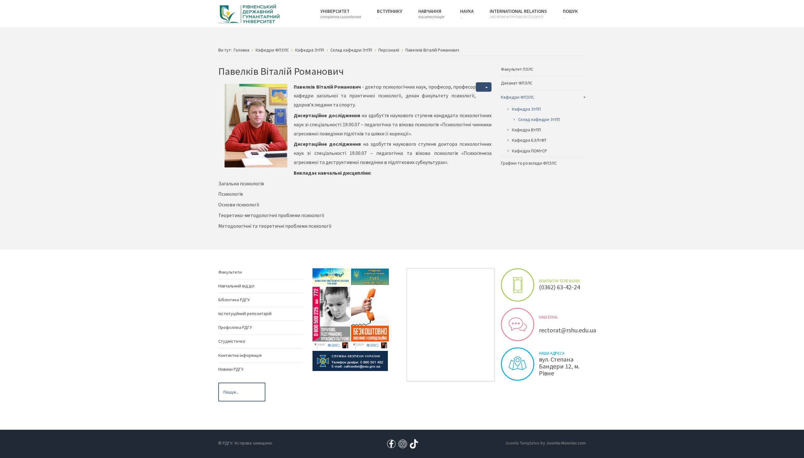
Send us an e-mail (517, 324)
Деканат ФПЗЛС (516, 83)
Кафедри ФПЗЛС (517, 97)
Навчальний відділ (236, 286)
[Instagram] (402, 443)
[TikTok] (414, 443)
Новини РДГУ (230, 369)
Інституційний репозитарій (245, 313)
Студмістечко (231, 341)
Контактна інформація (240, 355)
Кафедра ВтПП (526, 130)
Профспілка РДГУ (235, 327)
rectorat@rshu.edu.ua (567, 330)
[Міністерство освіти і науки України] (331, 276)
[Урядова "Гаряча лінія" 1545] (370, 276)
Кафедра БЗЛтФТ (529, 140)
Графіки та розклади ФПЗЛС (529, 163)
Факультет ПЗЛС (517, 69)
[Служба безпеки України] (350, 360)
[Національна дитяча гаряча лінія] (331, 317)
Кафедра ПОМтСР (529, 151)
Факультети (230, 272)
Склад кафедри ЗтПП (539, 119)
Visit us (517, 364)
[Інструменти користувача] (484, 87)
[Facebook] (391, 443)
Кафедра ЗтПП (526, 109)
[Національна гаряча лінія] (370, 317)
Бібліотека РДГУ (234, 300)
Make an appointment (517, 285)
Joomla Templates (522, 443)
